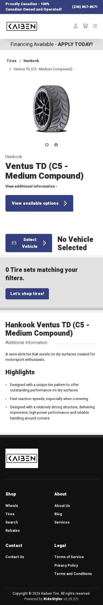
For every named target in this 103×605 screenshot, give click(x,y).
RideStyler (53, 599)
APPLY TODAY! (75, 44)
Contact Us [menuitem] (14, 557)
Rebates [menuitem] (12, 530)
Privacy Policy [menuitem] (66, 565)
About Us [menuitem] (62, 505)
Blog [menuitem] (58, 514)
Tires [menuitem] (9, 514)
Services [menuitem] (62, 522)
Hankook (31, 60)
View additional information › (31, 186)
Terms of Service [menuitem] (69, 557)
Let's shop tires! (27, 293)
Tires (12, 60)
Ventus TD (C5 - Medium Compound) (42, 69)
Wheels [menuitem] (11, 505)
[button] (51, 113)
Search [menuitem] (11, 522)
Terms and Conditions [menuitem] (73, 573)
